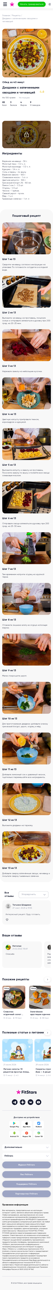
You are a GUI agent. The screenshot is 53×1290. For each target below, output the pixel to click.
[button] (33, 894)
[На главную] (12, 4)
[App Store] (26, 1125)
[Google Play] (14, 1125)
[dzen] (22, 1102)
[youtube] (38, 1102)
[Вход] (49, 4)
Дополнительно (13, 1147)
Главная (6, 16)
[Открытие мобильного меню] (5, 4)
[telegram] (15, 1102)
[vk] (30, 1102)
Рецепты (16, 16)
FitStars (9, 1156)
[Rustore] (38, 1125)
